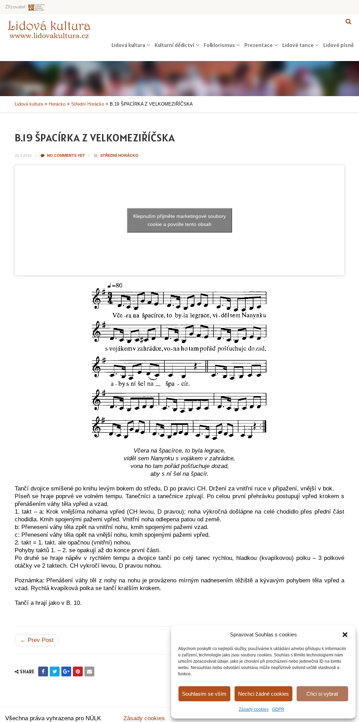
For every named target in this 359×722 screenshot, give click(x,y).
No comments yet (65, 155)
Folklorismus (219, 44)
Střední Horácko (119, 155)
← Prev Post (37, 640)
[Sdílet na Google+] (66, 671)
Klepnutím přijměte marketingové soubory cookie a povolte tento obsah (179, 220)
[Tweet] (55, 671)
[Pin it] (78, 671)
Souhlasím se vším (204, 694)
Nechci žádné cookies (263, 694)
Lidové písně (338, 44)
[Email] (89, 671)
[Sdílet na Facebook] (43, 671)
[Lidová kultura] (49, 29)
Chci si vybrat (322, 694)
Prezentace (258, 44)
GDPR (278, 709)
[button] (344, 634)
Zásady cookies (254, 709)
